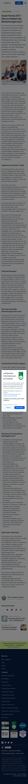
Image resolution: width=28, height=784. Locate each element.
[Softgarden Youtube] (12, 743)
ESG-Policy (4, 717)
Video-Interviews (21, 323)
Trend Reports (7, 11)
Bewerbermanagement (7, 675)
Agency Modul (5, 701)
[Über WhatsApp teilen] (16, 609)
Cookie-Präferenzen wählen (10, 404)
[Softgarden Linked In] (2, 743)
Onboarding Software (7, 691)
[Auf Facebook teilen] (7, 609)
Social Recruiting (6, 685)
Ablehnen (8, 407)
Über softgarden (6, 659)
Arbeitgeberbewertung (7, 695)
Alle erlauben (19, 407)
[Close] (25, 643)
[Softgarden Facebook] (5, 743)
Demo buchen (19, 3)
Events (3, 668)
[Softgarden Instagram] (8, 743)
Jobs (2, 662)
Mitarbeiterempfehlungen (8, 698)
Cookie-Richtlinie (12, 396)
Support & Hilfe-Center (7, 704)
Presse (3, 665)
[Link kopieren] (21, 609)
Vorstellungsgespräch (18, 315)
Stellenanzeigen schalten (8, 688)
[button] (25, 3)
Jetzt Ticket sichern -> (14, 647)
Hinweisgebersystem (7, 714)
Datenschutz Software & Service (10, 711)
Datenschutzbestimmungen (10, 394)
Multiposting (4, 682)
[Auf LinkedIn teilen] (12, 609)
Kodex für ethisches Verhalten (9, 708)
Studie (22, 133)
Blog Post (17, 281)
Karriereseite (5, 678)
